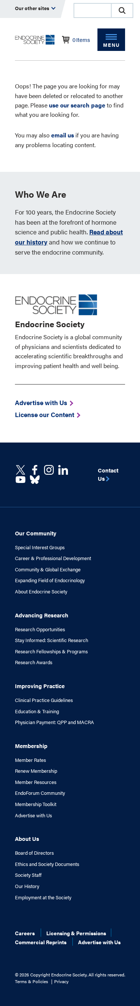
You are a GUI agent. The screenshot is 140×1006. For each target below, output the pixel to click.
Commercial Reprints (40, 942)
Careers (25, 933)
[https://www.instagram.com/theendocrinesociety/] (49, 470)
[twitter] (20, 470)
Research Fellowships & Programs (51, 651)
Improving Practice (40, 686)
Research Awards (33, 662)
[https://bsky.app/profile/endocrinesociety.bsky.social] (34, 479)
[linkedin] (20, 479)
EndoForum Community (40, 793)
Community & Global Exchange (48, 569)
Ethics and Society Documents (47, 864)
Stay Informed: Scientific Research (51, 640)
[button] (122, 10)
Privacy (61, 981)
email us (62, 135)
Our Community (35, 533)
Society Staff (28, 875)
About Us (27, 838)
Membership (31, 746)
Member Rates (30, 760)
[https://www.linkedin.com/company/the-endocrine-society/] (63, 470)
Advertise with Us (33, 815)
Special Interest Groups (40, 547)
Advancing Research (41, 615)
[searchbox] (92, 11)
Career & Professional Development (53, 558)
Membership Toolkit (35, 804)
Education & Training (37, 711)
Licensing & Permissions (76, 933)
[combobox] (92, 10)
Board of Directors (34, 853)
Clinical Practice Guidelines (44, 700)
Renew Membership (36, 771)
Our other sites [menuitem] (32, 8)
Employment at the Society (43, 897)
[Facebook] (34, 470)
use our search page (77, 105)
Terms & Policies (31, 981)
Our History (27, 886)
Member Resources (35, 782)
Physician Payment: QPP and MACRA (54, 722)
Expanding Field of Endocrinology (50, 580)
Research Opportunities (40, 629)
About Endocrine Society (41, 592)
